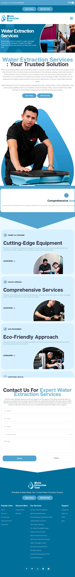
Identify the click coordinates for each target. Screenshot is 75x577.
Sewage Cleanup (35, 550)
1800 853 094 (45, 9)
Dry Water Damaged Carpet (39, 528)
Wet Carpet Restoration (38, 513)
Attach (56, 458)
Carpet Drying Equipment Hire (40, 554)
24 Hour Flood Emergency (38, 510)
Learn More (8, 236)
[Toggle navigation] (71, 18)
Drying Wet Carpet (36, 558)
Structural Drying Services (38, 547)
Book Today (29, 9)
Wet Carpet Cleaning (37, 524)
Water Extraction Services (38, 535)
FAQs (63, 517)
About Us (4, 513)
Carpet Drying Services (37, 532)
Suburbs (18, 513)
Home (3, 510)
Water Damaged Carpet (38, 543)
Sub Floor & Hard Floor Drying (40, 539)
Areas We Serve (6, 521)
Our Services (5, 517)
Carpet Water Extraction (38, 521)
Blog (63, 521)
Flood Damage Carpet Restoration (41, 517)
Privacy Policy (20, 510)
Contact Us (4, 524)
